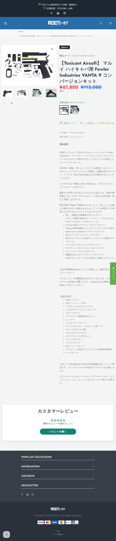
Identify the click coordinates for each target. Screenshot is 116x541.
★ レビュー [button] (113, 273)
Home (20, 32)
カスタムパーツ (77, 137)
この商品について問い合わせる (99, 123)
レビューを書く (58, 431)
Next (52, 65)
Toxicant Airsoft (77, 132)
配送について (70, 123)
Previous (6, 65)
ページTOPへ (58, 534)
